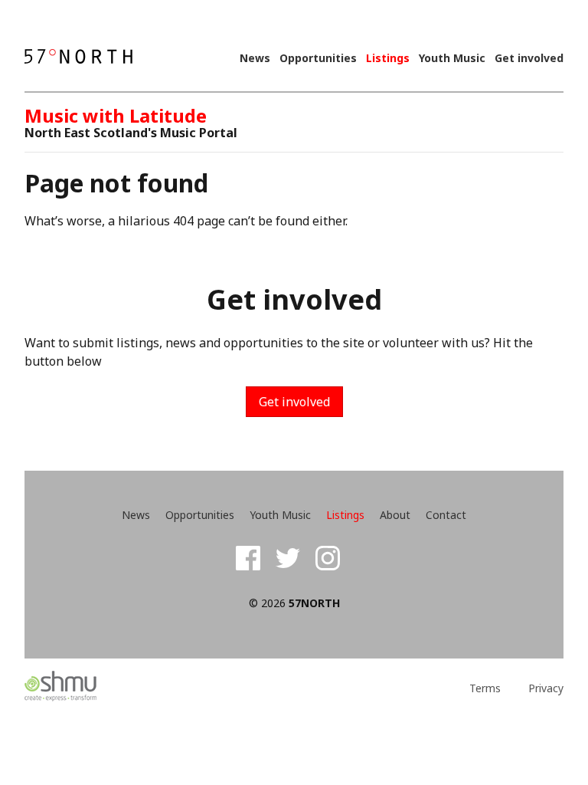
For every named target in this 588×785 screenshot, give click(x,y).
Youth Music (452, 58)
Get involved (529, 58)
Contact (446, 515)
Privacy (546, 688)
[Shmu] (91, 687)
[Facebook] (248, 558)
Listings (388, 58)
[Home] (78, 58)
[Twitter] (288, 558)
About (395, 515)
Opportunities (318, 58)
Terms (485, 688)
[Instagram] (327, 558)
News (255, 58)
